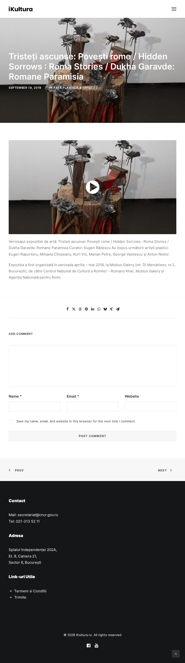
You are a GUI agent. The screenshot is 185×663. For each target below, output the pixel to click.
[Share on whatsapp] (99, 309)
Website (132, 396)
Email (73, 396)
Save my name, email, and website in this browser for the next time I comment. (76, 421)
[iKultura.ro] (21, 8)
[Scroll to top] (176, 653)
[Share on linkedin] (92, 309)
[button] (174, 9)
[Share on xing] (111, 309)
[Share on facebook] (67, 309)
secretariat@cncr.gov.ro (38, 515)
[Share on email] (117, 309)
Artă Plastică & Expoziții (75, 87)
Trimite (20, 597)
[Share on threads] (80, 309)
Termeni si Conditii (30, 591)
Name (15, 396)
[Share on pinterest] (86, 309)
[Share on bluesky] (105, 309)
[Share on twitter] (74, 309)
